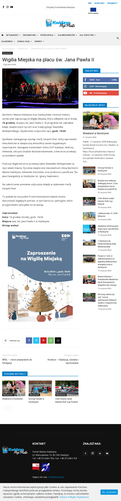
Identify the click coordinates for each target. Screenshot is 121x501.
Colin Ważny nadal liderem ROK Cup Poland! (106, 201)
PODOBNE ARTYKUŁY (15, 374)
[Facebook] (3, 7)
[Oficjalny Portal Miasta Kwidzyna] (60, 23)
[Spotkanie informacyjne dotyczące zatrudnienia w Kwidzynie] (89, 229)
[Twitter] (36, 340)
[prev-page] (4, 408)
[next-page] (9, 408)
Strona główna (8, 48)
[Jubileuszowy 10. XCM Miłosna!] (89, 216)
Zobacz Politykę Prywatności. (74, 496)
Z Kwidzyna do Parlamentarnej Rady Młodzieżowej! (107, 244)
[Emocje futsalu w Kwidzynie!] (40, 388)
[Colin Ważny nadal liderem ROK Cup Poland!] (66, 388)
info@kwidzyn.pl (56, 477)
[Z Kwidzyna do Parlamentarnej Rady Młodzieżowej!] (89, 243)
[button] (118, 38)
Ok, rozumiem (109, 492)
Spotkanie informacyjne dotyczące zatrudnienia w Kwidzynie (108, 229)
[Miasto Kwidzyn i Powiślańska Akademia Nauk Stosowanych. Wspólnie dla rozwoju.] (89, 279)
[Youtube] (11, 7)
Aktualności (23, 48)
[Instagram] (7, 7)
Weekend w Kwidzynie (12, 399)
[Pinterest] (43, 340)
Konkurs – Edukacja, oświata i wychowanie (63, 361)
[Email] (58, 340)
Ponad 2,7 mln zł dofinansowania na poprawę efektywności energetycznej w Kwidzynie (107, 261)
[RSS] (99, 453)
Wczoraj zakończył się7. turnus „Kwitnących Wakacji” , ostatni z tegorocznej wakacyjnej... (108, 300)
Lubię (114, 80)
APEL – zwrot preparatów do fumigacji (17, 361)
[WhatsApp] (51, 340)
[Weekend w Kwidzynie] (13, 388)
